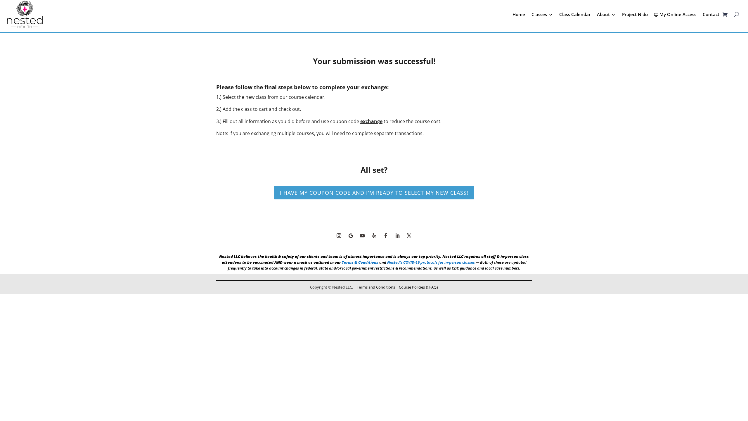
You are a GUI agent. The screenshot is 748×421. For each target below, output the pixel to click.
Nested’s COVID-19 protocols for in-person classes (431, 262)
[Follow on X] (409, 235)
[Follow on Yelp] (374, 235)
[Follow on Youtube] (362, 235)
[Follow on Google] (350, 235)
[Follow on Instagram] (339, 235)
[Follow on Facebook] (385, 235)
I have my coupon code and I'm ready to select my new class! (374, 192)
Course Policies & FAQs (418, 287)
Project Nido (635, 14)
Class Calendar (575, 14)
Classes (539, 14)
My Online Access (677, 14)
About (603, 14)
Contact (711, 14)
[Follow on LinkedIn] (397, 235)
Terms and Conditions (376, 287)
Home (518, 14)
